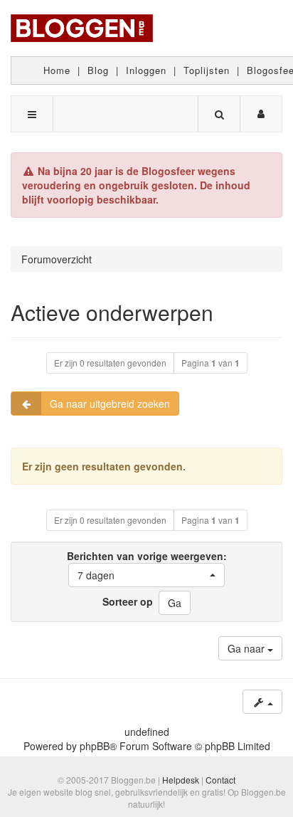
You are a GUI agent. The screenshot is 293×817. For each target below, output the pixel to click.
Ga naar (247, 648)
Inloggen (146, 70)
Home (56, 70)
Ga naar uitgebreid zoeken (110, 403)
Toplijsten (206, 70)
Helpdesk (180, 780)
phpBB (95, 746)
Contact (220, 780)
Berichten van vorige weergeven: (147, 565)
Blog (98, 70)
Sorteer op (127, 601)
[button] (146, 575)
